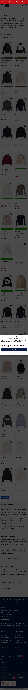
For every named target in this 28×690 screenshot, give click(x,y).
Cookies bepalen (14, 353)
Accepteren (14, 349)
